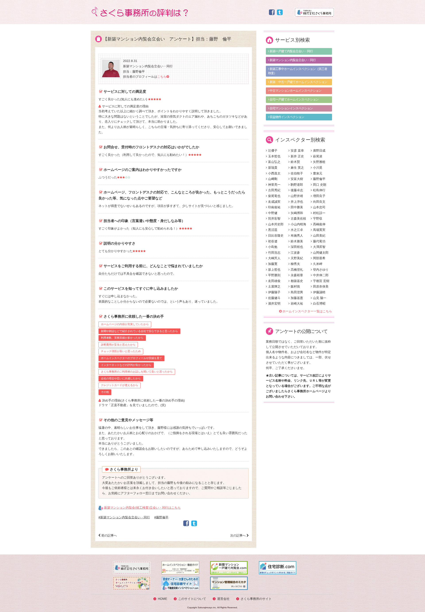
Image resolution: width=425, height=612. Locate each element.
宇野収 (317, 218)
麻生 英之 (297, 167)
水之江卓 (297, 230)
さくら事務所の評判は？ (139, 12)
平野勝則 (274, 275)
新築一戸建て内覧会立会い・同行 (291, 51)
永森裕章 (297, 275)
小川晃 (317, 167)
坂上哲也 (274, 269)
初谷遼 (272, 241)
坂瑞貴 (272, 167)
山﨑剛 (272, 179)
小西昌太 (274, 173)
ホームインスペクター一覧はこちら (307, 311)
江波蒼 (295, 252)
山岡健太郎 (320, 252)
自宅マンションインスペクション (291, 108)
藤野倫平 (319, 179)
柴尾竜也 (274, 196)
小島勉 (272, 247)
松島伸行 (319, 190)
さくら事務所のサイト (256, 598)
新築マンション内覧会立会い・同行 (292, 60)
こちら (161, 76)
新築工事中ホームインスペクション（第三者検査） (297, 71)
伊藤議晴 (319, 292)
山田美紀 (319, 235)
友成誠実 (274, 201)
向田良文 (319, 201)
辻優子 (272, 150)
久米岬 (317, 264)
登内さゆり (320, 269)
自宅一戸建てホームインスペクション (294, 99)
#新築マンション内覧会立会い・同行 (124, 517)
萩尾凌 (317, 156)
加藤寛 (272, 264)
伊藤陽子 (274, 292)
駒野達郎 (297, 184)
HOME (162, 598)
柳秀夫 (295, 264)
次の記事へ (238, 535)
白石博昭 (319, 303)
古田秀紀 (274, 190)
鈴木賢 (295, 162)
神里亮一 (274, 184)
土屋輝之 (274, 286)
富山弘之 (274, 162)
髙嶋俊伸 (319, 224)
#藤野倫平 (161, 517)
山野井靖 (297, 196)
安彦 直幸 (297, 150)
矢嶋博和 (297, 213)
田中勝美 (297, 207)
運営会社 (223, 598)
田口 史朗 (319, 184)
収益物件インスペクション (286, 117)
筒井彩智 (274, 218)
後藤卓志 (297, 190)
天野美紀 (297, 258)
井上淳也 (297, 201)
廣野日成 (319, 150)
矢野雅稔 (319, 162)
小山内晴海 (298, 224)
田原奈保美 (320, 286)
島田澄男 (297, 292)
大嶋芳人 (274, 258)
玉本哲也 (274, 156)
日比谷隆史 (276, 235)
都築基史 (297, 281)
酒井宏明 (274, 303)
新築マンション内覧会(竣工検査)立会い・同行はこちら (142, 507)
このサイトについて (192, 598)
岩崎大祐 (297, 303)
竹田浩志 (274, 252)
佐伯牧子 (297, 173)
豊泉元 (317, 173)
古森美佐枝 (298, 218)
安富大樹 (297, 179)
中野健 (272, 213)
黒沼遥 (272, 230)
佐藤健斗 (274, 298)
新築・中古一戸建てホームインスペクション (298, 82)
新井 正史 (297, 156)
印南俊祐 (274, 207)
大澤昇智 (319, 247)
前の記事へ (108, 535)
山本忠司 (319, 207)
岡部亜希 (319, 258)
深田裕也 (297, 247)
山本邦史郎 (276, 224)
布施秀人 (297, 235)
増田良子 (319, 196)
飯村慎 (295, 286)
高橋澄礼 (297, 269)
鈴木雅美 (297, 241)
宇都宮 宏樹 (321, 281)
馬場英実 (319, 230)
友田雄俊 (274, 281)
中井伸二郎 (320, 275)
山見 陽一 (319, 298)
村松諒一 (319, 213)
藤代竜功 (319, 241)
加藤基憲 (297, 298)
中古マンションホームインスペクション (295, 90)
